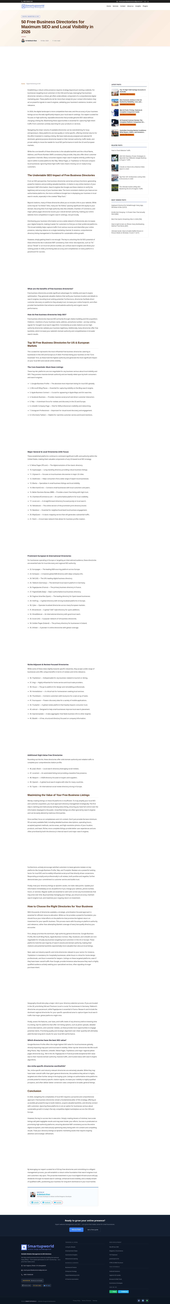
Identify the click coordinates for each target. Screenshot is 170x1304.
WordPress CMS (114, 1247)
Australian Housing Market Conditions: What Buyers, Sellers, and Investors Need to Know (133, 131)
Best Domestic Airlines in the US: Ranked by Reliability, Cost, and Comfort (131, 101)
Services (115, 6)
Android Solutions (114, 1271)
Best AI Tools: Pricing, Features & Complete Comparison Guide (131, 111)
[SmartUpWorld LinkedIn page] (143, 1300)
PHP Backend (113, 1255)
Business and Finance (127, 94)
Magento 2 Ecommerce (116, 1251)
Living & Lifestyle (70, 1247)
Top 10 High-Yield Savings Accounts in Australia (133, 91)
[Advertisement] (85, 62)
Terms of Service (86, 1300)
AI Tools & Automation (127, 114)
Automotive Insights (71, 1255)
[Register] (148, 1)
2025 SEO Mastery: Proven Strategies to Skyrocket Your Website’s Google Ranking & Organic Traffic (132, 158)
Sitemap (95, 1300)
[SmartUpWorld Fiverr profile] (147, 1300)
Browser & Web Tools (115, 1279)
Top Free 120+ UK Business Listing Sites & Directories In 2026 (132, 178)
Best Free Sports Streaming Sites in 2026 (124, 219)
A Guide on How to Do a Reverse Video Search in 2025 (132, 168)
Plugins (145, 6)
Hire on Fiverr (76, 1229)
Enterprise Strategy (71, 1271)
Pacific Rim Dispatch (126, 134)
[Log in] (145, 1)
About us (130, 6)
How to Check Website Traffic (120, 150)
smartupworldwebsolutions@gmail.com (131, 1)
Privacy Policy (76, 1300)
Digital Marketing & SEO (30, 16)
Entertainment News (71, 1251)
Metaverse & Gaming (71, 1259)
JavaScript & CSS (114, 1259)
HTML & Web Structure (116, 1263)
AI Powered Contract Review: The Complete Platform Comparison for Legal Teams (132, 121)
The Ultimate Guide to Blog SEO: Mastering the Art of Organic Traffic (131, 188)
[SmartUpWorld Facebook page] (138, 1300)
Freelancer (124, 1291)
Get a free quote (92, 1230)
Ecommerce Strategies (115, 1283)
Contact (122, 6)
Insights (138, 6)
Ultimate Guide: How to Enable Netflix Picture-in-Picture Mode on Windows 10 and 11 (127, 232)
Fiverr (114, 1291)
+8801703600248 (28, 1274)
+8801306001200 (28, 1)
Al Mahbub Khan (31, 41)
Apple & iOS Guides (115, 1275)
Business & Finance (71, 1267)
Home (109, 6)
